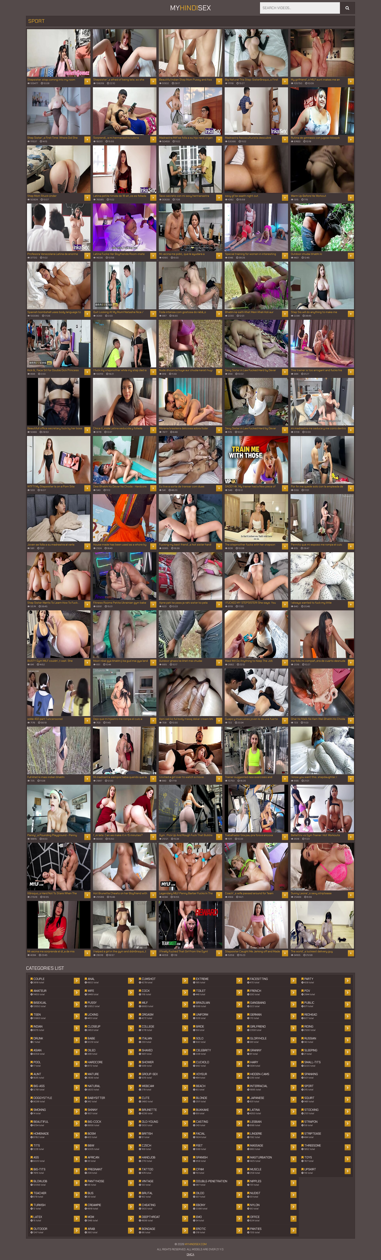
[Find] (347, 8)
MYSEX (190, 7)
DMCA (190, 1254)
